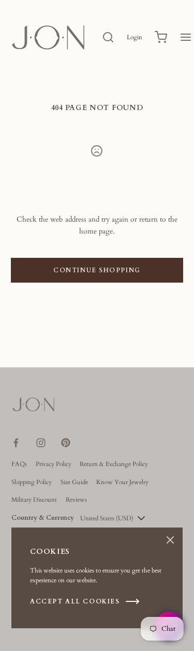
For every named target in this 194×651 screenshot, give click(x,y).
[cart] (160, 37)
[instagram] (40, 442)
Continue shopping (97, 270)
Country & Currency (42, 518)
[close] (108, 37)
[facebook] (16, 442)
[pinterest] (65, 442)
